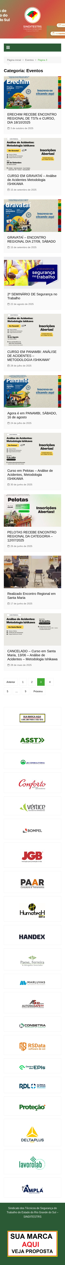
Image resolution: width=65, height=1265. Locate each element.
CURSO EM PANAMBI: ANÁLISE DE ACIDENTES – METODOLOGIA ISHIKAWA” (31, 356)
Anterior (10, 682)
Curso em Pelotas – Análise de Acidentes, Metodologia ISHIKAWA (30, 474)
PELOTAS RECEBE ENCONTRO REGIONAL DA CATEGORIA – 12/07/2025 (31, 536)
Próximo (38, 691)
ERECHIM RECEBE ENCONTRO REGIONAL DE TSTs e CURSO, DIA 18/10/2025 (32, 118)
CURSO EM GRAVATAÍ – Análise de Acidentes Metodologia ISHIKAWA (31, 180)
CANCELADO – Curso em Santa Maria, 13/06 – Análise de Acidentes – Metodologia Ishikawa (32, 655)
